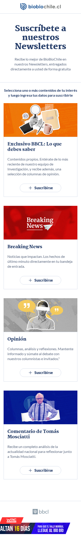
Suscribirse (43, 188)
